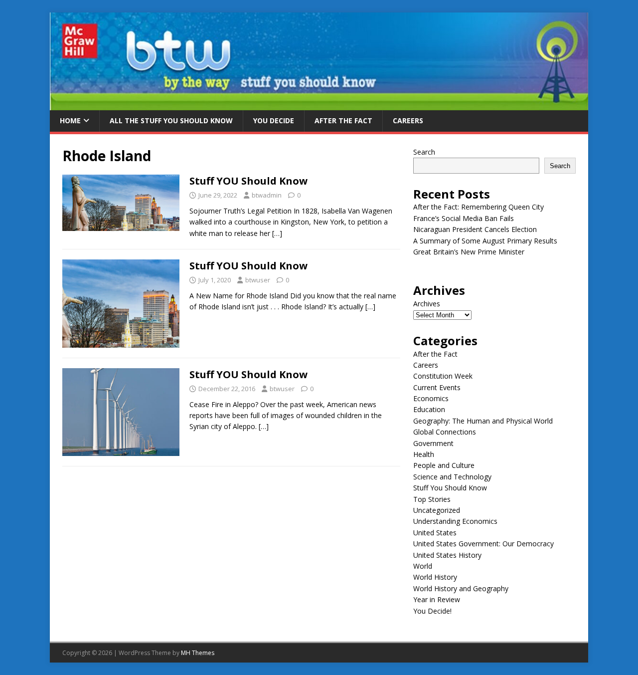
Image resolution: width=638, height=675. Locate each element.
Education (429, 409)
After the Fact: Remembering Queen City (478, 207)
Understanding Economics (455, 521)
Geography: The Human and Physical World (483, 421)
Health (423, 454)
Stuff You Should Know (450, 487)
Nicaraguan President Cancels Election (475, 229)
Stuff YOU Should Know (248, 181)
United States (435, 532)
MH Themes (197, 653)
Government (433, 443)
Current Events (437, 387)
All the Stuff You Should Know (171, 120)
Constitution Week (443, 376)
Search (424, 152)
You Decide (273, 120)
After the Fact (343, 120)
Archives (426, 303)
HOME (70, 120)
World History (435, 577)
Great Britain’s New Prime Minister (468, 251)
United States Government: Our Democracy (483, 543)
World (422, 566)
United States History (447, 555)
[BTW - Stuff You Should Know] (319, 104)
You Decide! (432, 611)
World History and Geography (460, 588)
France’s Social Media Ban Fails (463, 218)
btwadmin (267, 195)
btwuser (257, 279)
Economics (431, 398)
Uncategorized (436, 510)
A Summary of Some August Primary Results (485, 240)
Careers (408, 120)
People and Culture (444, 465)
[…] (277, 233)
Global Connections (444, 432)
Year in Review (436, 599)
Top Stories (432, 499)
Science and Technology (452, 476)
